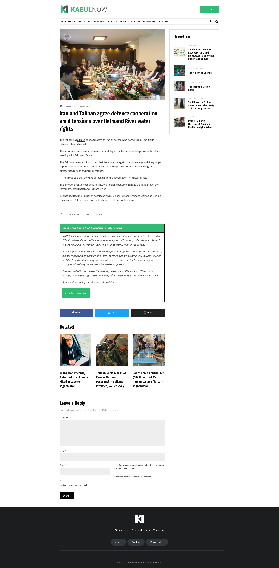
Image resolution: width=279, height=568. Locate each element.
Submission (149, 21)
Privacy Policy (157, 542)
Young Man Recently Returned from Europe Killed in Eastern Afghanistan (74, 379)
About (118, 542)
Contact (136, 542)
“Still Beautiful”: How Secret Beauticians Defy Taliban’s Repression (201, 105)
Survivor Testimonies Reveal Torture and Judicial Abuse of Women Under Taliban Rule (201, 54)
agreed (81, 139)
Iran (89, 214)
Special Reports (97, 21)
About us (163, 21)
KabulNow (68, 106)
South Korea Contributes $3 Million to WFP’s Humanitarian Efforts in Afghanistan (148, 379)
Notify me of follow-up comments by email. (132, 476)
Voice (111, 21)
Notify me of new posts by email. (73, 485)
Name (63, 451)
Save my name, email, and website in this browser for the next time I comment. (139, 467)
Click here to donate (76, 293)
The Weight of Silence (200, 72)
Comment (65, 417)
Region (81, 21)
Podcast (135, 21)
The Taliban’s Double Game (199, 88)
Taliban (100, 214)
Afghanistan (68, 21)
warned (145, 195)
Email (63, 465)
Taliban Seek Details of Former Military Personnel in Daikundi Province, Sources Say (111, 379)
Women (124, 21)
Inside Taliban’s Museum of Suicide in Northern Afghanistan (200, 124)
